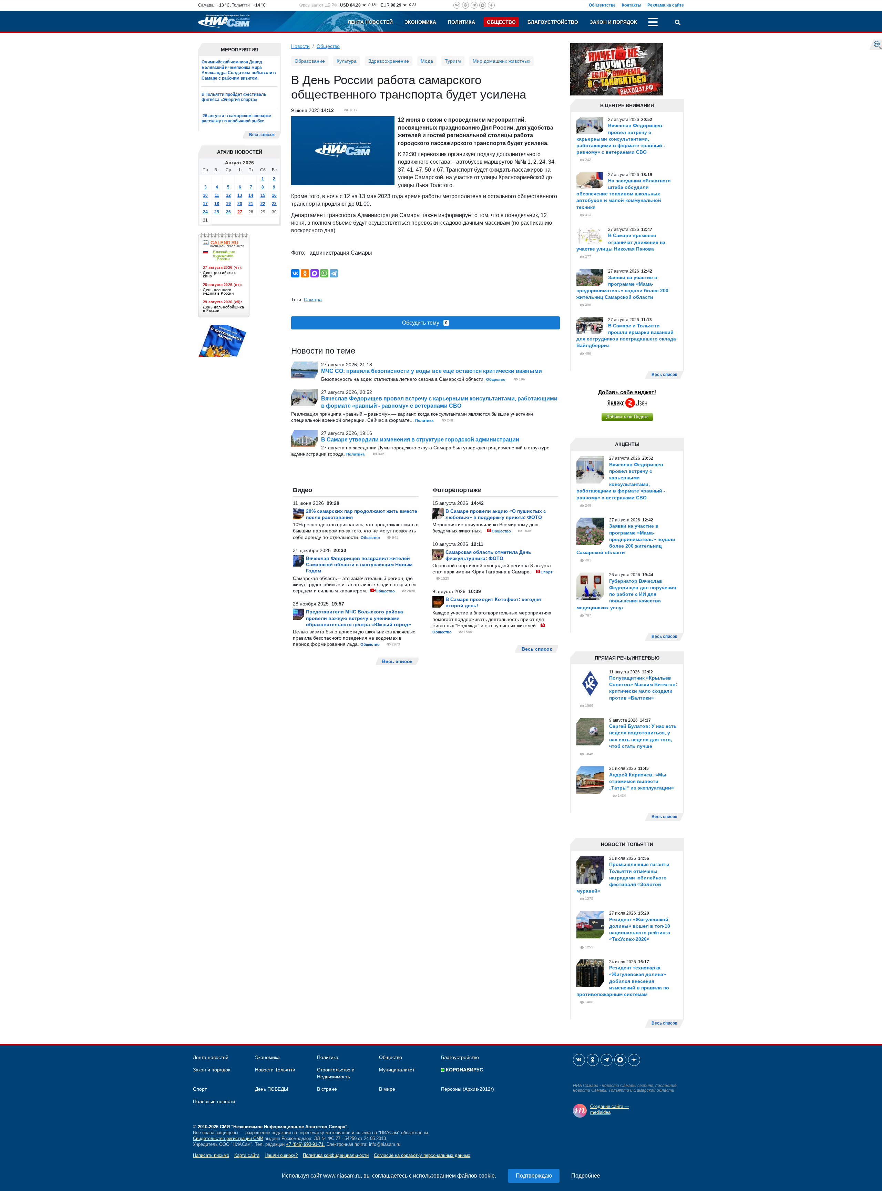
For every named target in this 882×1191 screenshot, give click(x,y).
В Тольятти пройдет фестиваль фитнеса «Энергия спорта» (234, 97)
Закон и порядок (613, 22)
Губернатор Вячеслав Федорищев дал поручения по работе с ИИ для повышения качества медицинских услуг (626, 594)
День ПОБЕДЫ (271, 1089)
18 (216, 203)
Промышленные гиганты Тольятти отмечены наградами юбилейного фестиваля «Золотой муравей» (622, 878)
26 (228, 212)
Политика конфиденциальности (336, 1155)
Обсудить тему (425, 323)
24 (205, 212)
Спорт (546, 572)
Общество (501, 22)
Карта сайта (246, 1155)
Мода (427, 61)
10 (205, 195)
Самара (313, 299)
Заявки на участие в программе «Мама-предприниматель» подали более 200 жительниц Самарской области (625, 539)
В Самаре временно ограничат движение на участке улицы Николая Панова (620, 242)
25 (216, 212)
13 (239, 195)
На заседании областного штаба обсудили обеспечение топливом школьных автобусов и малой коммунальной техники (623, 194)
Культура (347, 61)
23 (274, 203)
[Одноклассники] (305, 273)
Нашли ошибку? (281, 1155)
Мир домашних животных (501, 61)
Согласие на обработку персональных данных (422, 1155)
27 (239, 212)
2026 (248, 162)
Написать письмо (211, 1155)
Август (233, 162)
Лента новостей (370, 22)
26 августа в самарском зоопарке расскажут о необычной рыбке (236, 118)
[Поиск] (677, 23)
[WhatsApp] (324, 273)
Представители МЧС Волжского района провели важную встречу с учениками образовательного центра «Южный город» (358, 618)
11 (217, 195)
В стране (327, 1089)
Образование (310, 61)
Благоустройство (552, 22)
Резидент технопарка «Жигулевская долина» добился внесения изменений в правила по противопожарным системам (622, 981)
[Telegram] (334, 273)
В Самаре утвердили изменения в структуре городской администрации (420, 439)
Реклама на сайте (665, 5)
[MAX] (314, 273)
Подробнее (585, 1176)
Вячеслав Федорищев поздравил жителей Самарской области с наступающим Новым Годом (359, 564)
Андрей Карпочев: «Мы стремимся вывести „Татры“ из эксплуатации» (641, 781)
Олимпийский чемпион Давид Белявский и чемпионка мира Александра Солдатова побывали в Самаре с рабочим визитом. (239, 70)
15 (262, 195)
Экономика (420, 22)
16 (274, 195)
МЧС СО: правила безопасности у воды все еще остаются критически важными (431, 371)
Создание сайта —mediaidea (609, 1109)
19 (228, 203)
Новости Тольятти (275, 1069)
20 (239, 203)
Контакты (631, 5)
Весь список (262, 134)
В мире (387, 1089)
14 (250, 195)
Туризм (453, 61)
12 (228, 195)
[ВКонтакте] (295, 273)
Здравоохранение (388, 61)
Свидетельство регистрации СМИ (228, 1138)
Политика (461, 22)
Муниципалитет (396, 1069)
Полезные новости (214, 1101)
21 (250, 203)
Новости (300, 46)
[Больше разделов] (653, 23)
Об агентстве (602, 5)
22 (262, 203)
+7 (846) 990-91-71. (305, 1144)
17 (205, 203)
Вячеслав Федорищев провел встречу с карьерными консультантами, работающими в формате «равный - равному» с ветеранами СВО (620, 139)
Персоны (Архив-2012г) (467, 1089)
